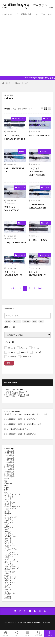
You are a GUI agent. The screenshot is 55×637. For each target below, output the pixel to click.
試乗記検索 (38, 635)
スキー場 (51, 14)
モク (6, 586)
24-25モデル (9, 473)
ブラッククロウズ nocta (14, 396)
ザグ (6, 529)
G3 (5, 482)
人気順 (13, 108)
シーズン (46, 223)
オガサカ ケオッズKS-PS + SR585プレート (21, 414)
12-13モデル (9, 452)
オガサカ (7, 513)
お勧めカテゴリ (24, 108)
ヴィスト (7, 505)
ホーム (5, 635)
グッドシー (8, 519)
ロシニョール (9, 593)
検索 (8, 363)
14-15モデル (9, 455)
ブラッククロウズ (11, 568)
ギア (6, 515)
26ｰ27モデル (39, 14)
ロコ (6, 591)
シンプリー (8, 535)
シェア (16, 635)
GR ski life (8, 484)
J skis (6, 489)
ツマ (6, 550)
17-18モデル (9, 461)
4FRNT (7, 478)
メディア (7, 580)
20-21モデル (9, 466)
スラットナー (9, 545)
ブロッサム (8, 573)
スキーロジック (10, 536)
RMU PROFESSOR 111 (14, 170)
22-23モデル (9, 469)
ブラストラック (10, 566)
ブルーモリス (9, 572)
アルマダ (7, 499)
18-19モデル (9, 462)
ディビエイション (11, 554)
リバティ (7, 589)
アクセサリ (8, 496)
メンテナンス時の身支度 (14, 393)
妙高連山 (7, 598)
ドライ (8, 321)
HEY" (6, 485)
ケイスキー (8, 522)
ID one (6, 487)
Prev (14, 288)
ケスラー (7, 524)
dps (5, 480)
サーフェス (8, 528)
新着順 (7, 108)
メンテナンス (9, 582)
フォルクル (8, 565)
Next (40, 288)
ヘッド (7, 575)
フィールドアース (11, 561)
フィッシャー (9, 563)
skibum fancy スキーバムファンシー (27, 7)
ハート (23, 223)
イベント (7, 501)
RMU (47, 119)
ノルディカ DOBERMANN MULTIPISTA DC (37, 171)
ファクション (9, 559)
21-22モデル (9, 468)
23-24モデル (9, 471)
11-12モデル (9, 450)
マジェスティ (9, 579)
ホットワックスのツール (14, 389)
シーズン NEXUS (38, 239)
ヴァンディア (9, 503)
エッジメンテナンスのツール (15, 391)
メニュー (28, 635)
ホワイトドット (10, 577)
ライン (7, 587)
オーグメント (9, 512)
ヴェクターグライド (12, 506)
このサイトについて (10, 14)
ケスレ (7, 526)
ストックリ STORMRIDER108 (13, 274)
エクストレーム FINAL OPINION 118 (14, 137)
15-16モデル (9, 457)
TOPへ (50, 635)
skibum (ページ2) (21, 83)
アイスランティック (12, 494)
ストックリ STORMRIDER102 (37, 274)
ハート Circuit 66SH (15, 242)
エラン (7, 510)
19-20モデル (9, 464)
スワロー (46, 187)
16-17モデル (9, 459)
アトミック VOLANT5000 (11, 209)
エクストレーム (20, 119)
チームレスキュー (11, 549)
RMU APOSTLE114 (39, 135)
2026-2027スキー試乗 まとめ (16, 395)
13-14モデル (9, 454)
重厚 (41, 321)
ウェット (26, 321)
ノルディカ (45, 151)
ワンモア (7, 596)
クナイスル (8, 521)
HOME (7, 83)
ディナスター (9, 552)
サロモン (7, 531)
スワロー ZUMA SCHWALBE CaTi (38, 206)
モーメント (8, 584)
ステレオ (7, 542)
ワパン (7, 595)
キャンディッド (10, 517)
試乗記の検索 (26, 14)
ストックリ (21, 255)
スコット (7, 540)
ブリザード (8, 570)
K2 (5, 491)
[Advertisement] (27, 45)
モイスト (17, 321)
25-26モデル (9, 475)
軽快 (34, 321)
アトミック (21, 187)
